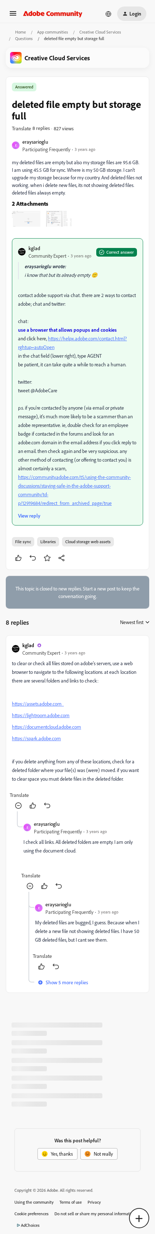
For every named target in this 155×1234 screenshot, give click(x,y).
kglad (34, 248)
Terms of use (70, 1202)
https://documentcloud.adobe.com (46, 727)
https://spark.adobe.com (36, 738)
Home (20, 32)
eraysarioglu (35, 142)
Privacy (94, 1202)
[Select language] (108, 13)
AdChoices (30, 1225)
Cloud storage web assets (88, 541)
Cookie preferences (31, 1213)
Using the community (34, 1202)
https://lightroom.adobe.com (41, 715)
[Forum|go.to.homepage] (53, 13)
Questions (24, 38)
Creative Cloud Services (100, 32)
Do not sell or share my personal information (95, 1213)
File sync (23, 541)
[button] (13, 16)
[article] (77, 726)
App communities (52, 32)
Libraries (48, 541)
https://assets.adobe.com (38, 704)
